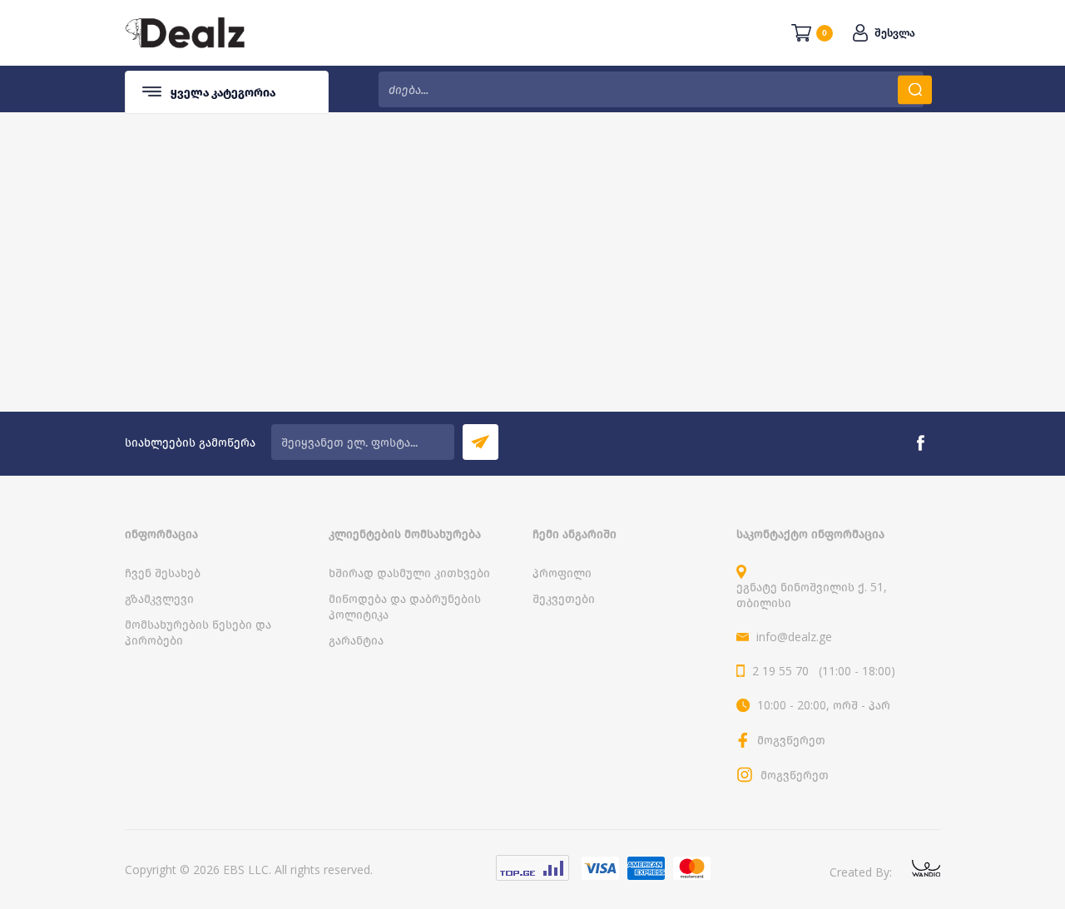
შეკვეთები (563, 598)
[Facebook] (920, 443)
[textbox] (651, 89)
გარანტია (356, 640)
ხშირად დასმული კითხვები (409, 572)
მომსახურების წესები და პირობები (198, 632)
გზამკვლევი (159, 598)
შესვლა (894, 33)
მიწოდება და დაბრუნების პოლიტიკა (405, 606)
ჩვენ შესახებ (163, 572)
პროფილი (562, 572)
